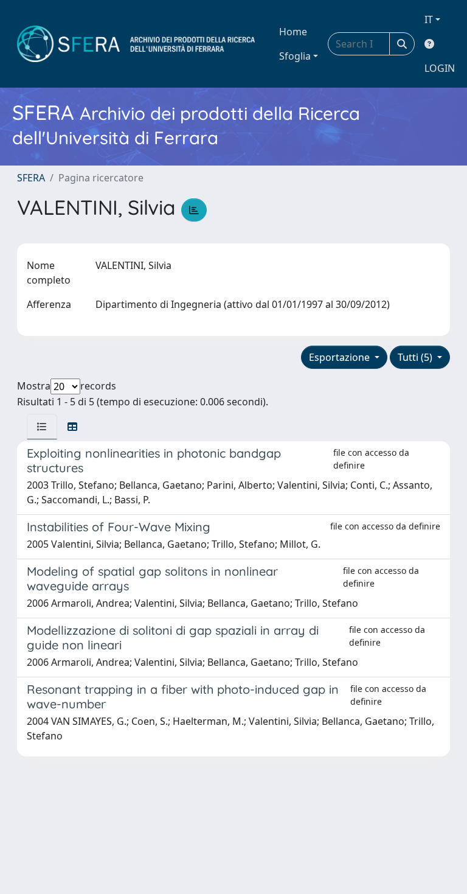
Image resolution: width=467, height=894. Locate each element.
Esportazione (340, 357)
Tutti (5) (416, 357)
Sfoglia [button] (295, 56)
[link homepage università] (136, 44)
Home (293, 31)
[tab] (42, 426)
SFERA (31, 177)
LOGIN (439, 68)
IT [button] (428, 19)
